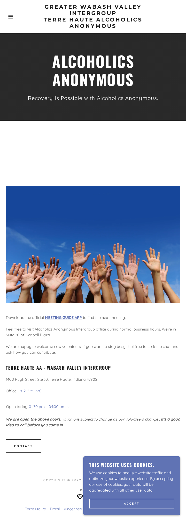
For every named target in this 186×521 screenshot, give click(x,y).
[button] (9, 16)
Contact (23, 446)
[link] (93, 26)
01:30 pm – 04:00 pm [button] (47, 406)
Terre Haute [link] (35, 509)
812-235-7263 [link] (31, 390)
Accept (132, 504)
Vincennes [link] (73, 509)
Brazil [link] (55, 509)
